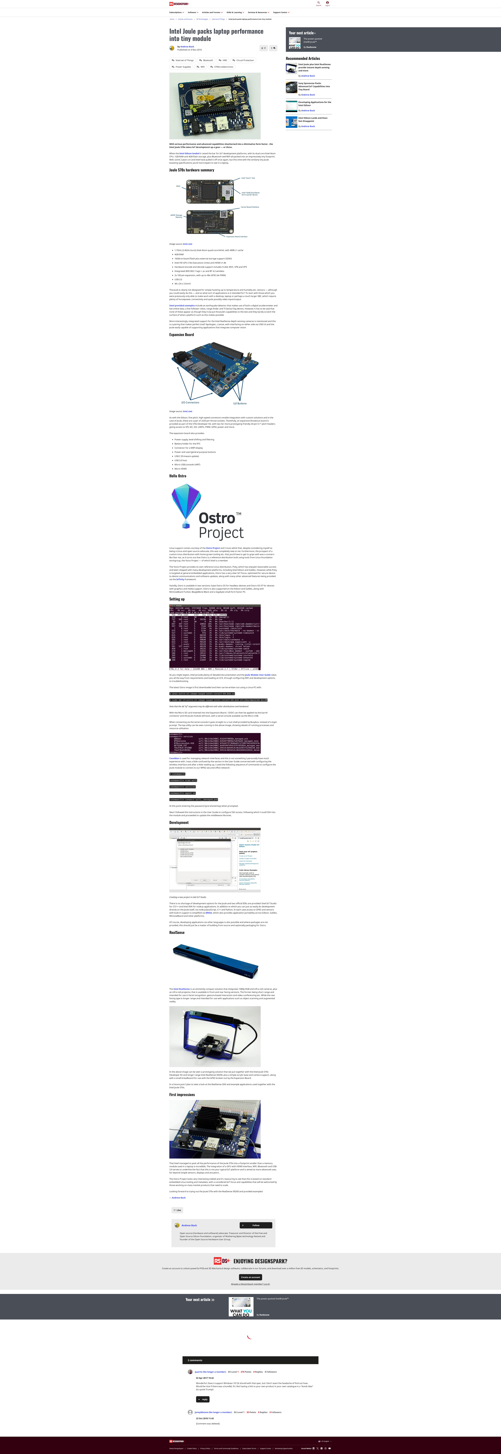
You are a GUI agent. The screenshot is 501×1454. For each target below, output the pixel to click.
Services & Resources (257, 12)
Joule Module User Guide (258, 674)
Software (192, 12)
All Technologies (202, 19)
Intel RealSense (182, 989)
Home (172, 19)
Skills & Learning (234, 12)
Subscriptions (175, 12)
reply (204, 1399)
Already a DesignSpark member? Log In (250, 1284)
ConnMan (174, 758)
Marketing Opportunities (284, 1448)
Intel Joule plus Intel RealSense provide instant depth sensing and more (314, 67)
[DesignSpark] (177, 1441)
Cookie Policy (192, 1448)
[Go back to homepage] (179, 4)
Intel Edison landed (189, 153)
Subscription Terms (249, 1448)
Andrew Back (187, 46)
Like (177, 1210)
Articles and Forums (211, 12)
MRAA (209, 912)
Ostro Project (213, 548)
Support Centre (280, 12)
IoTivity (180, 579)
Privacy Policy (205, 1448)
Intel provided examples (182, 305)
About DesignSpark (176, 1448)
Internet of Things (218, 19)
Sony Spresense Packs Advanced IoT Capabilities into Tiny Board (314, 86)
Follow (251, 1225)
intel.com (187, 244)
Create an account (250, 1277)
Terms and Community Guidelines (226, 1448)
